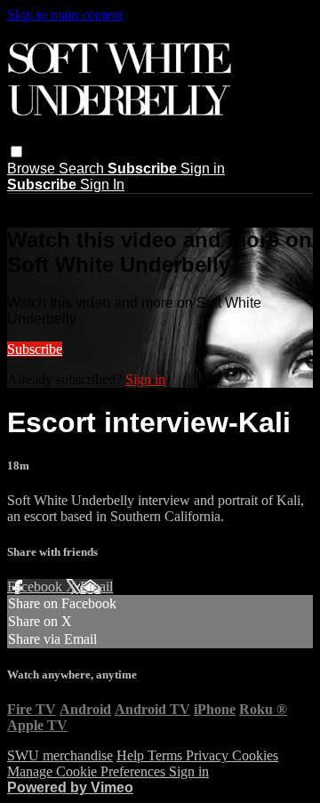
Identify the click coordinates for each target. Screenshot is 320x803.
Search (83, 168)
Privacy (209, 755)
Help (132, 755)
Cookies (255, 755)
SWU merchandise (60, 755)
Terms (167, 755)
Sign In (102, 184)
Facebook (36, 586)
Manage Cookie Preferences (88, 771)
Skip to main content (65, 14)
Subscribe (34, 349)
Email (96, 586)
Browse (33, 168)
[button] (16, 151)
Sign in (202, 168)
